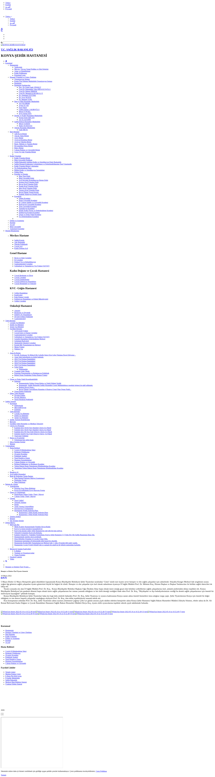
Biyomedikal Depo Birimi (23, 146)
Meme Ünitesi (19, 347)
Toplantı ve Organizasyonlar (24, 553)
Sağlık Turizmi (10, 401)
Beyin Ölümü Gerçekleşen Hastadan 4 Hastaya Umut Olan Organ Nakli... (45, 389)
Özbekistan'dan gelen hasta (23, 440)
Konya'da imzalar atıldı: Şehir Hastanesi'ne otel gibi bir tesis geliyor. (38, 531)
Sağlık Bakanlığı (11, 680)
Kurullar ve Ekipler (21, 174)
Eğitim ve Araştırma (17, 221)
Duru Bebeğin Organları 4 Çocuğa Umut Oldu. (31, 539)
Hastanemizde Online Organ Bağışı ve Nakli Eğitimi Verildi (40, 383)
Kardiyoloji (18, 295)
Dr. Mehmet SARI (25, 99)
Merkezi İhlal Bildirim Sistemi (16, 682)
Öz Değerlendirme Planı (22, 168)
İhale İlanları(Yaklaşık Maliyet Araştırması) (29, 478)
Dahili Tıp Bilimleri (17, 325)
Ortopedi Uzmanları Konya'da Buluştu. (28, 533)
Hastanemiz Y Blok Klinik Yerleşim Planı (33, 513)
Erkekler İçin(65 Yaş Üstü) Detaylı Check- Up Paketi (33, 434)
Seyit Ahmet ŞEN (25, 114)
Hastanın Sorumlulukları (23, 460)
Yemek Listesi (10, 672)
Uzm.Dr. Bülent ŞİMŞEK (28, 91)
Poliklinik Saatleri (20, 456)
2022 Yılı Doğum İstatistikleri (24, 359)
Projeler (12, 223)
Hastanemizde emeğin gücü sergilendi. (28, 537)
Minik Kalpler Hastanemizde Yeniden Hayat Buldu (32, 527)
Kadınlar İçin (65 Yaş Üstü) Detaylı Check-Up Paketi (33, 432)
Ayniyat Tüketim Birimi (22, 142)
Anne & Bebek (15, 353)
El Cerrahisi (18, 260)
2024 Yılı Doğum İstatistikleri (24, 363)
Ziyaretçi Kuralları (20, 454)
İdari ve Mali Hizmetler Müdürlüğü (26, 101)
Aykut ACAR (24, 105)
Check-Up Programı (17, 426)
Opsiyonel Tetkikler (21, 436)
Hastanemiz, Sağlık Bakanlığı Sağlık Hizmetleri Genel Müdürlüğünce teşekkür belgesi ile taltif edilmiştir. (56, 385)
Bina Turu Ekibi (24, 176)
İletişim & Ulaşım (11, 484)
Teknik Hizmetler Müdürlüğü (24, 128)
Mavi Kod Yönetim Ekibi (28, 188)
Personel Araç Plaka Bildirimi (24, 488)
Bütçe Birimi (18, 148)
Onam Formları (19, 555)
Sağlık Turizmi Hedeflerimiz (20, 420)
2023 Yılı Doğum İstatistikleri (24, 361)
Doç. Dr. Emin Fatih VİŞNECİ (30, 87)
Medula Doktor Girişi (13, 674)
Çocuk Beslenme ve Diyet (23, 275)
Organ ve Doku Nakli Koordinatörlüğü (24, 379)
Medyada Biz (14, 525)
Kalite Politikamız (20, 73)
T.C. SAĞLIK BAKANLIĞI (17, 49)
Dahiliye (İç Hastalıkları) (23, 315)
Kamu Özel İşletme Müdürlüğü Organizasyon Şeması (33, 81)
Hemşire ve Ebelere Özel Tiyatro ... (17, 567)
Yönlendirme (10, 446)
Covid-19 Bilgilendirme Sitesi (24, 450)
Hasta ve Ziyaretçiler (17, 438)
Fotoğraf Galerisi (16, 557)
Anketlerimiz (14, 486)
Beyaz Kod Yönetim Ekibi (28, 184)
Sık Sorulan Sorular (17, 521)
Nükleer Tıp (18, 349)
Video (12, 559)
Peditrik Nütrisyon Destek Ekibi (30, 194)
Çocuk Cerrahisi (20, 277)
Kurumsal (8, 63)
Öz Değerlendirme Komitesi (29, 217)
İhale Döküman (19, 482)
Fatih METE (23, 130)
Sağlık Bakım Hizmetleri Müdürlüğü (27, 122)
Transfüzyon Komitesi (26, 208)
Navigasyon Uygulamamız (23, 509)
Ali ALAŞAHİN (25, 120)
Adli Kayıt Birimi (20, 134)
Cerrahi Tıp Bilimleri (17, 323)
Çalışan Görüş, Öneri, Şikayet (24, 496)
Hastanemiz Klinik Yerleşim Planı (26, 511)
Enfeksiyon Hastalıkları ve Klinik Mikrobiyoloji (31, 299)
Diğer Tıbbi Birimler (17, 393)
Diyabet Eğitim (19, 395)
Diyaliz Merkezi (20, 397)
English (8, 5)
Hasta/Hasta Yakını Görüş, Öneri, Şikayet (29, 494)
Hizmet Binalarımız (12, 231)
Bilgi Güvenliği (15, 227)
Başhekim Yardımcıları (22, 85)
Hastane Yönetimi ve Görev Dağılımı (23, 77)
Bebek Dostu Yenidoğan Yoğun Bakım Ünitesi (30, 375)
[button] (8, 17)
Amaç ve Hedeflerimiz (22, 71)
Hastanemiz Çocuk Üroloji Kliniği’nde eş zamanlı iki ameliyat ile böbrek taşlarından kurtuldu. (47, 545)
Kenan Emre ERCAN (26, 118)
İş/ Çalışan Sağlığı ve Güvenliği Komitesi (33, 202)
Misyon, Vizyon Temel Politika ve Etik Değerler (31, 69)
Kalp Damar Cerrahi (21, 297)
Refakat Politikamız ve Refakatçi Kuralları (29, 464)
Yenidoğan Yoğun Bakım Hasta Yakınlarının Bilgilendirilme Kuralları (38, 468)
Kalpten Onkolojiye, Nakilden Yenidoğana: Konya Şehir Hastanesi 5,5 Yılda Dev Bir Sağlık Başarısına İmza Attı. (54, 535)
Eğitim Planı (18, 172)
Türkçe (7, 3)
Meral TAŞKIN (24, 124)
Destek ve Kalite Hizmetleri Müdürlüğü (28, 116)
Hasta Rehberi (15, 448)
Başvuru (13, 422)
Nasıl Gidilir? (19, 500)
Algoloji (17, 311)
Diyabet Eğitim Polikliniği (23, 317)
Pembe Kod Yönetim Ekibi (28, 186)
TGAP (12, 225)
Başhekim (17, 83)
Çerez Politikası (101, 771)
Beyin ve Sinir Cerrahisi (22, 258)
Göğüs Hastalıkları (21, 293)
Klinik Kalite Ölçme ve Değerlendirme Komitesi (36, 211)
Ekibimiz (17, 410)
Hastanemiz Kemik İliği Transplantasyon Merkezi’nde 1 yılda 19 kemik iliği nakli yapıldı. (46, 543)
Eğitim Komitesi (24, 198)
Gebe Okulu (18, 367)
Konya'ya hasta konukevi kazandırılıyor (28, 529)
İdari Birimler (14, 132)
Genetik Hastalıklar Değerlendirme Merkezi (29, 339)
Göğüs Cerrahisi (20, 301)
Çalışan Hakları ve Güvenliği (24, 462)
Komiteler (17, 196)
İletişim (12, 444)
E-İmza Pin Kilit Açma (13, 676)
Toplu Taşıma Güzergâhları (24, 506)
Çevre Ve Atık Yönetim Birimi (25, 152)
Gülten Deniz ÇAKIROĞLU (29, 110)
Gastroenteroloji (20, 319)
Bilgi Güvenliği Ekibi (26, 178)
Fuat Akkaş (23, 107)
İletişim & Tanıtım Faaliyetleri (20, 549)
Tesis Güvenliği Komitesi (28, 206)
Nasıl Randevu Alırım (22, 458)
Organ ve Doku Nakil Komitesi (30, 215)
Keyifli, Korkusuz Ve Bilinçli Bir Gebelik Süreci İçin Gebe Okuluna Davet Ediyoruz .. (45, 355)
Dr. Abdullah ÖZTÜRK (27, 95)
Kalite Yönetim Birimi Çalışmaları (26, 166)
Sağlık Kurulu (19, 240)
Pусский (8, 9)
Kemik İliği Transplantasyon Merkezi (27, 345)
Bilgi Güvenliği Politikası (23, 160)
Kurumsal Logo (20, 75)
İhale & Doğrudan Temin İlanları (21, 476)
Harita (16, 504)
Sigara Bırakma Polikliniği (23, 399)
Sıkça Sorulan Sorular (17, 442)
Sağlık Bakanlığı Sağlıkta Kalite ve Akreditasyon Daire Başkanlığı (37, 162)
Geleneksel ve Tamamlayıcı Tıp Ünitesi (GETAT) (31, 266)
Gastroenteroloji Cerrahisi (23, 264)
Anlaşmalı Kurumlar (17, 229)
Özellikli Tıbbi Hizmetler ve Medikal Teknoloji (26, 424)
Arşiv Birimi (18, 138)
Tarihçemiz (18, 67)
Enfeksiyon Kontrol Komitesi (29, 213)
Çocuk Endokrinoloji (21, 280)
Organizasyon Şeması (22, 79)
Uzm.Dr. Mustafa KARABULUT (31, 93)
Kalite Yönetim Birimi (22, 158)
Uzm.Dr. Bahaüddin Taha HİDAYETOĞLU (35, 89)
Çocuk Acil (18, 246)
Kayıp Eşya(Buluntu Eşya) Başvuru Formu (29, 490)
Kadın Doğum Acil (21, 248)
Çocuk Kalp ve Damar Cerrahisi (25, 333)
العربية (7, 7)
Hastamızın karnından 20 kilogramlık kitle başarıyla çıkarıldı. (35, 541)
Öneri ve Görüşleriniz (17, 492)
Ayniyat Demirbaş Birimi (23, 140)
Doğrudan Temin (20, 480)
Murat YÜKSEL (25, 112)
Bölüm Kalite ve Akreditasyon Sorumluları (29, 170)
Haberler (17, 381)
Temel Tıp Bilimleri (17, 327)
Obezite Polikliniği (21, 244)
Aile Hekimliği (19, 242)
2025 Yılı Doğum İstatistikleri (24, 365)
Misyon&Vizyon (20, 408)
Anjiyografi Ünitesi (21, 331)
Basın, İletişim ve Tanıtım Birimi (25, 144)
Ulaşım (12, 498)
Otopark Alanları (20, 502)
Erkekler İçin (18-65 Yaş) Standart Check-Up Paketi (32, 430)
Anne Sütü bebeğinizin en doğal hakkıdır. (29, 357)
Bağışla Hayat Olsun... (27, 387)
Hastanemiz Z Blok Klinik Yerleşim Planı (33, 515)
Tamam (3, 775)
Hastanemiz (14, 65)
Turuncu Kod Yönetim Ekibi (29, 190)
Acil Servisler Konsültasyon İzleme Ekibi (33, 180)
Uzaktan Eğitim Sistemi (13, 684)
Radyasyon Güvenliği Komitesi (30, 204)
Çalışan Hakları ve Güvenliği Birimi (27, 150)
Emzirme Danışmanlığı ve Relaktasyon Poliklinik (31, 373)
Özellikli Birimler (16, 329)
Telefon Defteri (15, 517)
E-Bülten (17, 551)
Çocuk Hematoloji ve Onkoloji (25, 284)
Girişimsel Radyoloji (21, 341)
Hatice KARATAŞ (25, 126)
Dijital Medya (10, 523)
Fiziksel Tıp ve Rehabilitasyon (25, 262)
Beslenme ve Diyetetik (22, 313)
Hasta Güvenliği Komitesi (28, 200)
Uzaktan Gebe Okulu (21, 371)
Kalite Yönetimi (15, 156)
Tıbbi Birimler (10, 321)
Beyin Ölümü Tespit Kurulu (29, 192)
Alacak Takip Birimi (21, 136)
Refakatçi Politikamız (21, 452)
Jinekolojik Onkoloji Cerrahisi (25, 343)
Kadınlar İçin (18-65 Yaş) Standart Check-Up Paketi (32, 428)
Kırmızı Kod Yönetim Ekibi (29, 182)
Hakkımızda (18, 406)
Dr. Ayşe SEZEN (25, 97)
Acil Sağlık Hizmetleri (18, 474)
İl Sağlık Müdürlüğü (12, 678)
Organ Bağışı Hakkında (22, 391)
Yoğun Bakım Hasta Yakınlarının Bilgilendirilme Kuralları (34, 466)
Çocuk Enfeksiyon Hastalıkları (25, 282)
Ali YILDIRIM (24, 103)
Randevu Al (14, 472)
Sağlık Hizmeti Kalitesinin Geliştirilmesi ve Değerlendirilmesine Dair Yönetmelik (43, 164)
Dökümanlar (23, 369)
